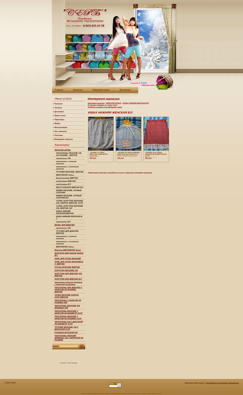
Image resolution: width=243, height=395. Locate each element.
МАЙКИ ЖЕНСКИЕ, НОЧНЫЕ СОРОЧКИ (69, 191)
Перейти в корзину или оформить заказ (105, 107)
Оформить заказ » (149, 85)
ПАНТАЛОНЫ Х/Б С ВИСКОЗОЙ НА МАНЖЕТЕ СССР (69, 323)
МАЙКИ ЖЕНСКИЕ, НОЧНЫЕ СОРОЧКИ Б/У (69, 197)
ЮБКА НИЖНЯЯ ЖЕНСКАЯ (128, 154)
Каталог (59, 104)
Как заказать (61, 131)
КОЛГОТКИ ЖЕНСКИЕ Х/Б (66, 270)
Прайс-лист (60, 115)
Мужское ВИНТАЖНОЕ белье (68, 250)
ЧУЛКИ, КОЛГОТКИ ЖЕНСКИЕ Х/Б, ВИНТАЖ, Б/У (69, 207)
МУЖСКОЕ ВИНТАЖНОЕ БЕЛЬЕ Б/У (69, 254)
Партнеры (59, 119)
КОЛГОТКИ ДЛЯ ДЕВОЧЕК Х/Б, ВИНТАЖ (68, 275)
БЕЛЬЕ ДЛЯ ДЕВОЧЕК (65, 225)
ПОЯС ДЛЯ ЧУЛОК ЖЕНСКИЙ (68, 259)
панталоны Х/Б (63, 158)
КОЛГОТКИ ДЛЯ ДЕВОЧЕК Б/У (68, 279)
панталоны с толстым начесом (67, 168)
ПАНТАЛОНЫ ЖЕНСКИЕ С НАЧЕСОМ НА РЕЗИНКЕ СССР (68, 317)
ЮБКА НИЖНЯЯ (156, 154)
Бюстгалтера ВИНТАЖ (67, 178)
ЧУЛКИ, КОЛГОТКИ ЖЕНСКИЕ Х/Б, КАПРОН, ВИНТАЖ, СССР (69, 202)
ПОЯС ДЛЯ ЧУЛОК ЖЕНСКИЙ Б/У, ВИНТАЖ (69, 263)
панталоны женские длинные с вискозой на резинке (68, 283)
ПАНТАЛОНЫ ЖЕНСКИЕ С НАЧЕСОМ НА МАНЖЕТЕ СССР (68, 312)
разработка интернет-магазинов (222, 383)
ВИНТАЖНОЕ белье (65, 175)
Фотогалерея (61, 127)
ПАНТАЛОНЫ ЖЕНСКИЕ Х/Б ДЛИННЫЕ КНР (67, 307)
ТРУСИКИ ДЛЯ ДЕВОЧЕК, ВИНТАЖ (67, 232)
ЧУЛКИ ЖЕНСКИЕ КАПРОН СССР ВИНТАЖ (67, 296)
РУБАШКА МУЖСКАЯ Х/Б (66, 332)
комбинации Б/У (63, 184)
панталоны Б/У (63, 222)
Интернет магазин (64, 139)
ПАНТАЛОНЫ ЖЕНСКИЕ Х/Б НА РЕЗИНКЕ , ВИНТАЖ (68, 154)
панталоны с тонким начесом (66, 162)
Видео (57, 123)
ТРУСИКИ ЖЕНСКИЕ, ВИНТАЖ (69, 172)
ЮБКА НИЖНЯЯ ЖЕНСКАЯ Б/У (69, 217)
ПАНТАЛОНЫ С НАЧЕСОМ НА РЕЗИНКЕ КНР (68, 301)
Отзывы (59, 135)
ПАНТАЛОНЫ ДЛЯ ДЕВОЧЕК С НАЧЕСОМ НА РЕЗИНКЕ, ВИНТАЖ (68, 290)
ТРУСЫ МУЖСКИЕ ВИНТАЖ (67, 267)
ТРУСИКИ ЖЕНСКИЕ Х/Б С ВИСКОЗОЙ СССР (66, 328)
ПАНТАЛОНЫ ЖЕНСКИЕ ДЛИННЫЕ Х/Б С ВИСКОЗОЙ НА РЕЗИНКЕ (69, 338)
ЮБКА (99, 154)
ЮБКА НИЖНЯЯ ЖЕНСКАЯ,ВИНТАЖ (65, 212)
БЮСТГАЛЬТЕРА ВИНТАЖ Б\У (69, 187)
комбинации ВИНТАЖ (66, 181)
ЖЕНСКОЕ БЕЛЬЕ (63, 150)
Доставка (59, 112)
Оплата (58, 108)
